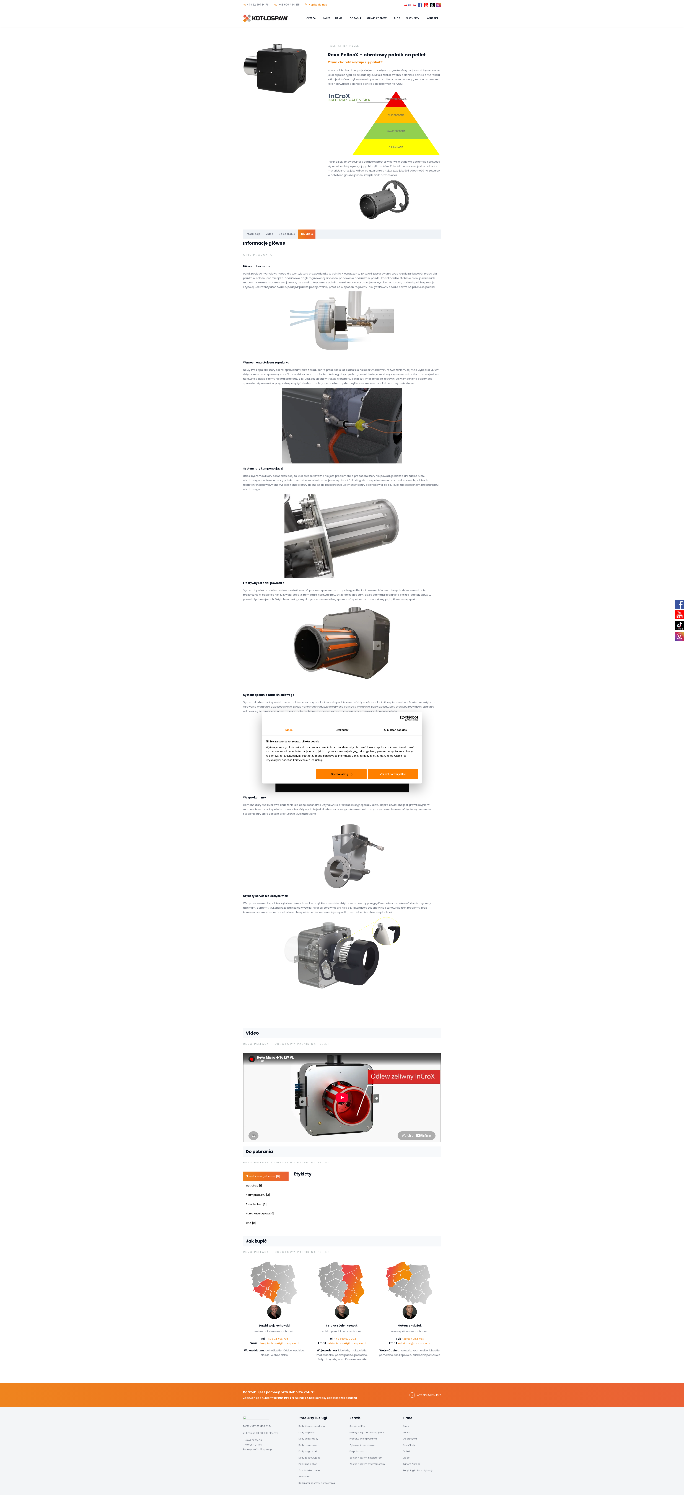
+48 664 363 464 (412, 1339)
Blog (397, 18)
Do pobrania (287, 234)
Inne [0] (251, 1223)
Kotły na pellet (307, 1432)
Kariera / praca (412, 1464)
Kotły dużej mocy (308, 1438)
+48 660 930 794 (345, 1339)
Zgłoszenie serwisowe (362, 1445)
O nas (406, 1426)
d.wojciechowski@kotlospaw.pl (279, 1343)
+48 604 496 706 (277, 1339)
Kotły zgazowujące (309, 1457)
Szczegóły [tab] (342, 729)
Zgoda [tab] (289, 729)
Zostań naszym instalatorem (365, 1457)
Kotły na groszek (308, 1451)
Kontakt (432, 18)
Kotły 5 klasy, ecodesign (312, 1426)
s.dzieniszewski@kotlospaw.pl (346, 1343)
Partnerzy (412, 18)
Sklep (326, 18)
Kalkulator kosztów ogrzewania (317, 1483)
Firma (339, 18)
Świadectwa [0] (256, 1204)
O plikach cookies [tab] (395, 729)
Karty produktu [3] (258, 1195)
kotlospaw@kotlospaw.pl (257, 1449)
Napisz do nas (318, 4)
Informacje (253, 234)
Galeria (407, 1451)
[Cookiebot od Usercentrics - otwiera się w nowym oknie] (402, 718)
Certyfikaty (409, 1445)
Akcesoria (304, 1476)
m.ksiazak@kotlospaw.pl (414, 1343)
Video (269, 234)
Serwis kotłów (376, 18)
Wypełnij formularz (429, 1395)
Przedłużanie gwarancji (363, 1438)
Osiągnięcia (410, 1438)
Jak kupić (306, 234)
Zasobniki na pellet (309, 1470)
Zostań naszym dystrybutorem (367, 1464)
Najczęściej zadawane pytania (367, 1432)
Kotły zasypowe (308, 1445)
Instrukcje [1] (254, 1185)
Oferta (311, 18)
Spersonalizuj (339, 774)
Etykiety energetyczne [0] (263, 1176)
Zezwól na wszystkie (393, 774)
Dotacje (355, 18)
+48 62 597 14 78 (258, 4)
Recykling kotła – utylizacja (418, 1470)
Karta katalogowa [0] (260, 1213)
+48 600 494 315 (289, 4)
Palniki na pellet (308, 1464)
